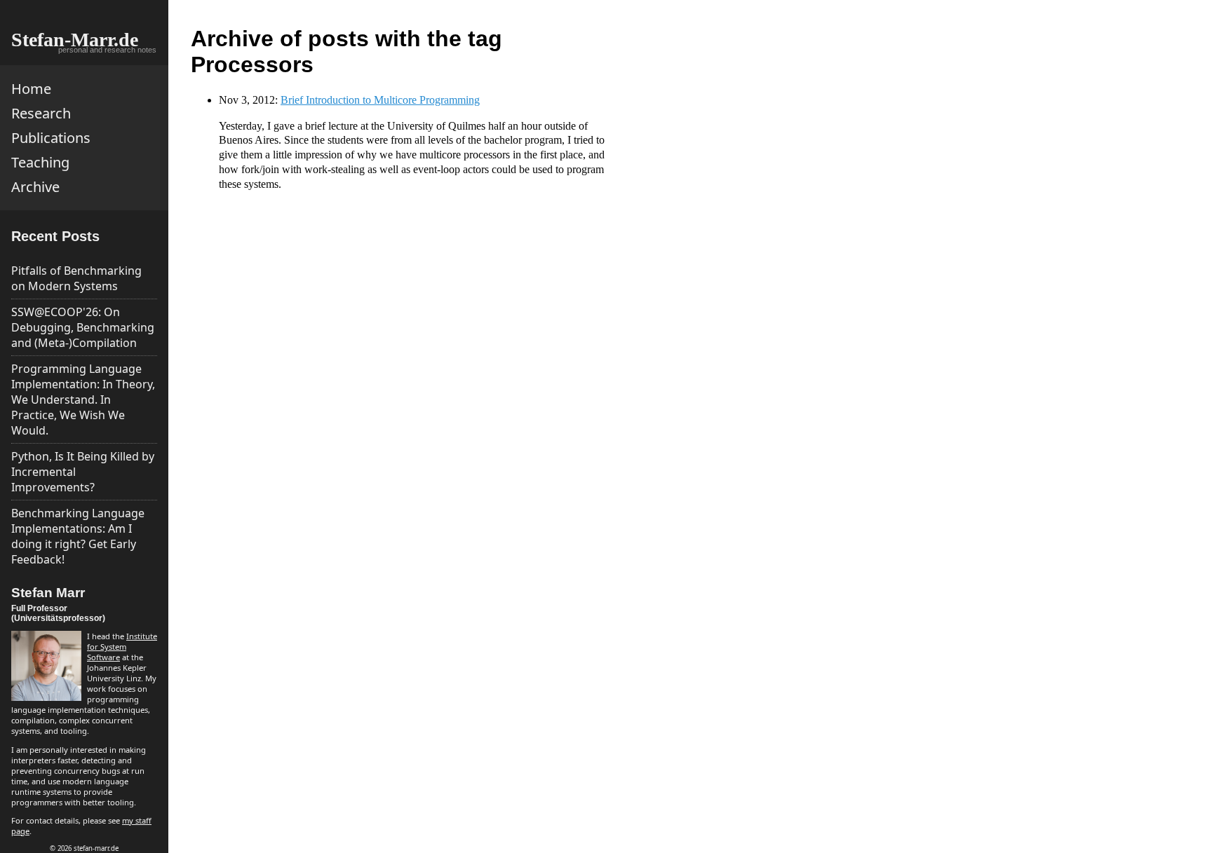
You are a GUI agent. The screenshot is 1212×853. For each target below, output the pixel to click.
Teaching (40, 162)
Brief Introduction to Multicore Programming (380, 100)
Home (31, 88)
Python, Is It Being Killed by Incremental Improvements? (82, 472)
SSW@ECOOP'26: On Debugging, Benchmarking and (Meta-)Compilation (82, 327)
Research (41, 113)
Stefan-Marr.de (74, 39)
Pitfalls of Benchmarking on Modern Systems (76, 278)
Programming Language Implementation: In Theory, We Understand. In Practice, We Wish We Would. (83, 399)
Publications (50, 137)
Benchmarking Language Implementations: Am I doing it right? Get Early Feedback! (77, 536)
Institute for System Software (122, 646)
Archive (35, 186)
